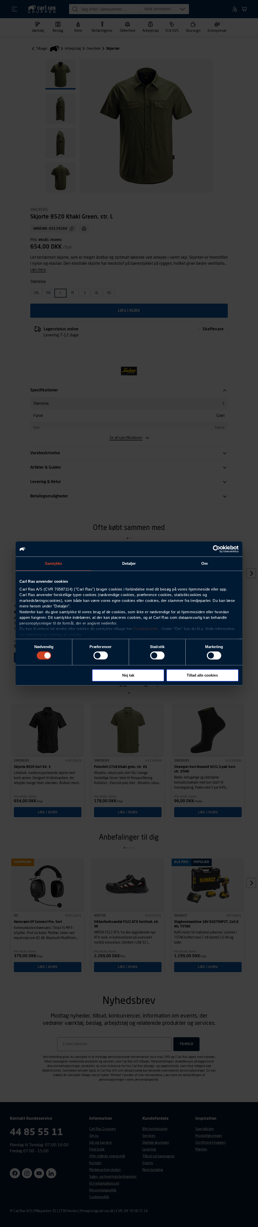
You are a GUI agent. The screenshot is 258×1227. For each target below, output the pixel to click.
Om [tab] (204, 563)
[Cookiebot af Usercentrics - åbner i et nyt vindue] (217, 549)
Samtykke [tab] (53, 563)
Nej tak (128, 675)
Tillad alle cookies (202, 675)
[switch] (100, 655)
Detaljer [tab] (129, 563)
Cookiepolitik (145, 629)
